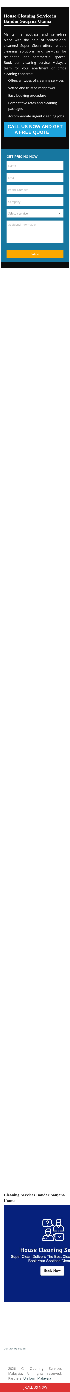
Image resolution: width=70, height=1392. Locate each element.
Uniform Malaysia (37, 1378)
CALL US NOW (36, 1387)
